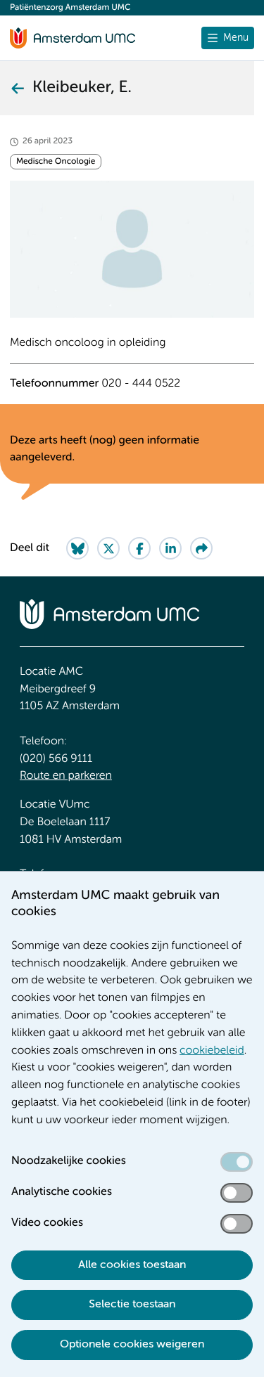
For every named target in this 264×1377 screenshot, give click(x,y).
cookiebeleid (212, 1050)
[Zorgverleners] (17, 88)
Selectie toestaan (132, 1304)
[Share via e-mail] (201, 548)
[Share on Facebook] (139, 548)
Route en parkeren (66, 776)
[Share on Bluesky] (77, 548)
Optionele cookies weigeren (132, 1344)
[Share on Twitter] (108, 548)
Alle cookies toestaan (132, 1265)
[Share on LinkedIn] (170, 548)
